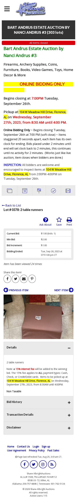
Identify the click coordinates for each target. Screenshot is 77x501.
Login (36, 446)
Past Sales (53, 450)
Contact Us (23, 446)
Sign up (46, 446)
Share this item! (12, 272)
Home (10, 446)
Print (69, 224)
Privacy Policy (37, 450)
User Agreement (16, 450)
